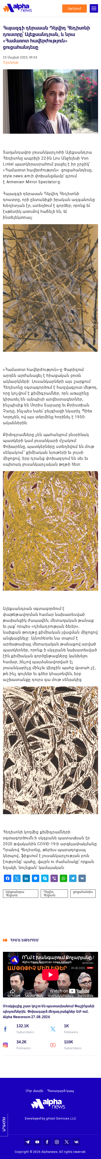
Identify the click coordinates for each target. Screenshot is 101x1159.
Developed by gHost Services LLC (50, 1118)
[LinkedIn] (26, 878)
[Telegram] (72, 878)
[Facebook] (7, 878)
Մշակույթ (10, 62)
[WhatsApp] (63, 878)
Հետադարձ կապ (60, 1091)
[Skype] (45, 878)
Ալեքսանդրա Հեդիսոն (15, 893)
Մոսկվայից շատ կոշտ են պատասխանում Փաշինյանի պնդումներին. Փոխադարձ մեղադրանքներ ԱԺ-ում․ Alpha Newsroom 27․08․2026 (48, 1011)
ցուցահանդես (83, 892)
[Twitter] (17, 878)
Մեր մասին (34, 1091)
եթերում (74, 8)
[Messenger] (35, 878)
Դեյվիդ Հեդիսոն (49, 893)
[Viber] (54, 878)
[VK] (82, 878)
